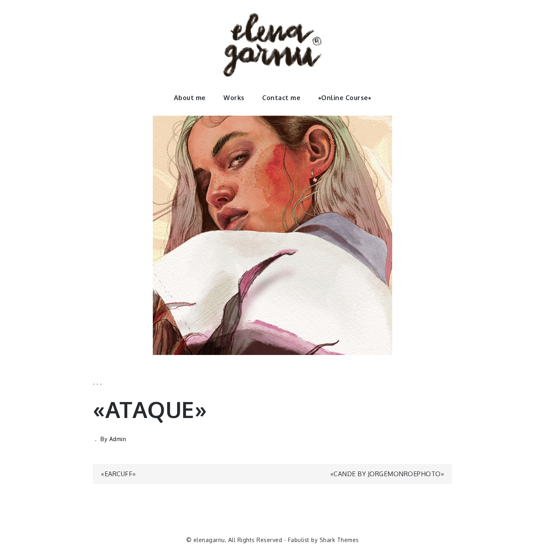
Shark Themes (339, 539)
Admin (117, 439)
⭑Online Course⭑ (344, 98)
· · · (97, 384)
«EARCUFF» (118, 474)
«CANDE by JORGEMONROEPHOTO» (387, 474)
